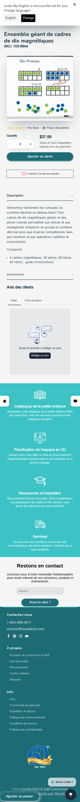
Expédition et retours (23, 711)
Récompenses (19, 667)
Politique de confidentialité (26, 729)
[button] (40, 196)
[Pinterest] (14, 636)
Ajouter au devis (40, 156)
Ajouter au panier (19, 796)
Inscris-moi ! (40, 602)
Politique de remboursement (27, 717)
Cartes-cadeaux (20, 673)
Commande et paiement (25, 705)
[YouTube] (27, 636)
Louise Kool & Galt (35, 789)
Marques (15, 679)
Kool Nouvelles (19, 661)
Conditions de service (23, 723)
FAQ (12, 699)
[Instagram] (21, 636)
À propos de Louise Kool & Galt (29, 655)
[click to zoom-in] (40, 87)
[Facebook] (8, 636)
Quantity (12, 135)
